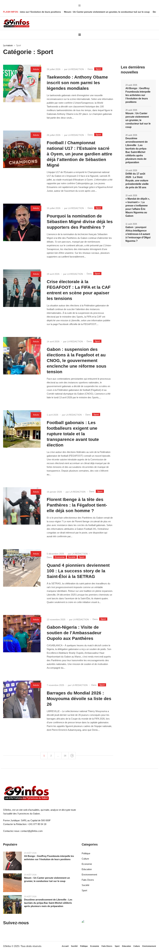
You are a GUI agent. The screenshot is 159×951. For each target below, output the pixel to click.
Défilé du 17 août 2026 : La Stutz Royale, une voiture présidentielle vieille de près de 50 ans (137, 180)
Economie (60, 557)
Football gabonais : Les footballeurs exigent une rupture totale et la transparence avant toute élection (73, 433)
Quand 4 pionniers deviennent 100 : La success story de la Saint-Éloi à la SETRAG (78, 571)
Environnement (89, 874)
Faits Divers (88, 880)
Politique (86, 853)
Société (71, 557)
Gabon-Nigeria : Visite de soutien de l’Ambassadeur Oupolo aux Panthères (74, 633)
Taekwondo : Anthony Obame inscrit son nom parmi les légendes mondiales (77, 83)
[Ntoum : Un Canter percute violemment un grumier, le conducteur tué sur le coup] (12, 882)
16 (65, 755)
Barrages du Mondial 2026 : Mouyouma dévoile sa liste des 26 (79, 699)
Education (87, 869)
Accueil (65, 946)
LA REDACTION (76, 69)
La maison (8, 45)
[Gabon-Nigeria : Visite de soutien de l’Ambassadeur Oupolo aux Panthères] (22, 633)
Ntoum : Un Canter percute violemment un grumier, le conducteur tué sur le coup (83, 12)
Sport (98, 69)
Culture (85, 858)
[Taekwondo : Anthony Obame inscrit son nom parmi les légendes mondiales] (22, 83)
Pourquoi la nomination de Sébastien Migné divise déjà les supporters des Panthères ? (80, 222)
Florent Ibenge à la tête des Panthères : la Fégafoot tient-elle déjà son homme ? (77, 505)
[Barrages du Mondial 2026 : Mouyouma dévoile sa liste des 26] (22, 699)
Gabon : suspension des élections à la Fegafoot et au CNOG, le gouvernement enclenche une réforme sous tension (76, 360)
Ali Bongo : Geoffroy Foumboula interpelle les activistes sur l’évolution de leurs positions (137, 95)
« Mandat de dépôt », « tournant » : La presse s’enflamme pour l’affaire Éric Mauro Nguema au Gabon (137, 207)
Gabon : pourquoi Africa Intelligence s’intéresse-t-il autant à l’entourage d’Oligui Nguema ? (137, 234)
